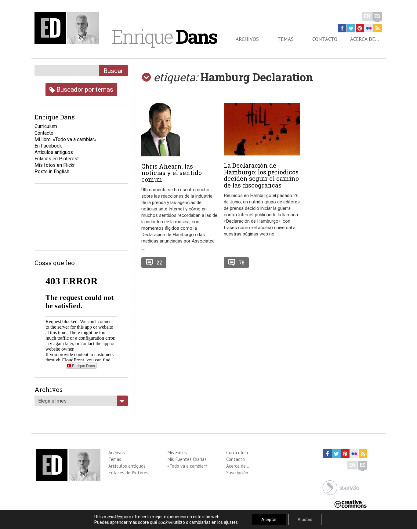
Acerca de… (364, 39)
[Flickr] (368, 28)
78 (242, 262)
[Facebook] (342, 28)
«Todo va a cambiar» (187, 466)
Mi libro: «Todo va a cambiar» (65, 139)
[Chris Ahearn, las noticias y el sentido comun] (179, 129)
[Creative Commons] (350, 503)
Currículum (237, 452)
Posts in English (51, 171)
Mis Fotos (177, 452)
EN (367, 16)
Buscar (113, 71)
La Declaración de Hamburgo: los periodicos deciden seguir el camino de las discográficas (261, 175)
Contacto (324, 39)
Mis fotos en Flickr (54, 165)
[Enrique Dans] (68, 28)
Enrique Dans (83, 365)
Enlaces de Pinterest (129, 472)
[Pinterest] (360, 28)
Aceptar (269, 519)
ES (377, 16)
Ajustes (305, 519)
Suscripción (237, 472)
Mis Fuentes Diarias (187, 459)
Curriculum (45, 126)
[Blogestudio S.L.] (341, 487)
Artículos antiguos (53, 152)
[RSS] (377, 28)
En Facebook (48, 146)
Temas (285, 39)
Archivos (247, 39)
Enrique (164, 36)
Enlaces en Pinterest (56, 159)
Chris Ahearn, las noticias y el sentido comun (171, 173)
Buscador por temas (84, 89)
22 (159, 262)
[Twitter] (351, 28)
